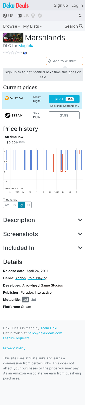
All (28, 205)
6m (7, 205)
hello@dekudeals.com (45, 333)
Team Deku (49, 328)
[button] (15, 52)
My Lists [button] (31, 26)
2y (21, 205)
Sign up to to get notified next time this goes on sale (43, 74)
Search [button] (74, 26)
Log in (77, 5)
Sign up (61, 5)
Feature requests (16, 338)
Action (20, 278)
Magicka (26, 45)
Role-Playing (37, 278)
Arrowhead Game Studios (42, 285)
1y (14, 205)
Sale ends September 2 (65, 105)
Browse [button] (10, 26)
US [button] (8, 15)
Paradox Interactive (36, 292)
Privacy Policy (14, 348)
